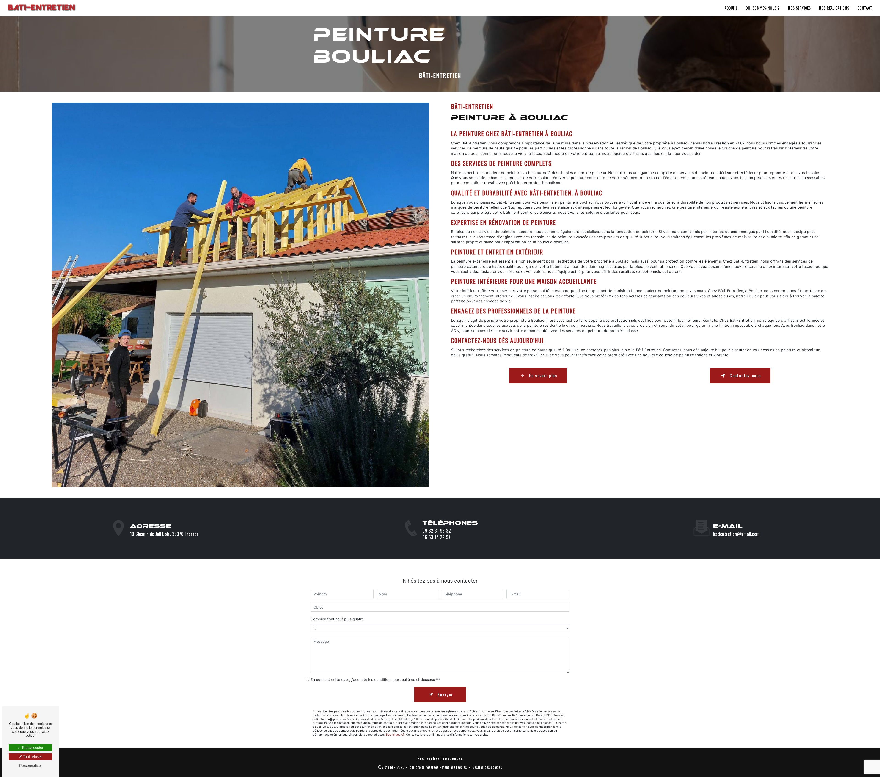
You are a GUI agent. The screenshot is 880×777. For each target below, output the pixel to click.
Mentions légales (454, 767)
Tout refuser (32, 757)
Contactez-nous (745, 375)
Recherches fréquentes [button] (440, 758)
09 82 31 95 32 (436, 530)
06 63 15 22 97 (436, 537)
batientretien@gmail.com (736, 533)
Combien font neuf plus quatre (337, 619)
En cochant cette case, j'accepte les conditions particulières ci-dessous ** (375, 679)
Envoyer (445, 694)
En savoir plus (543, 375)
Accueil (731, 8)
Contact (865, 8)
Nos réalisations (834, 8)
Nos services (799, 8)
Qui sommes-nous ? (763, 8)
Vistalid (387, 767)
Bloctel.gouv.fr (395, 734)
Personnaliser (30, 766)
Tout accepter (32, 747)
